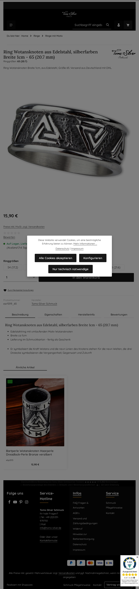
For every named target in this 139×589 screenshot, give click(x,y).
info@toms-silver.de (50, 527)
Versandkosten (66, 573)
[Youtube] (15, 503)
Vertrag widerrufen (118, 584)
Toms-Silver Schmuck (44, 303)
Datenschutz (80, 544)
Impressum (79, 549)
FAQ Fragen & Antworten (80, 505)
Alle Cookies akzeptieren (55, 258)
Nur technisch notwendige (70, 269)
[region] (68, 140)
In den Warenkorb (86, 277)
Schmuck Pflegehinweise (114, 505)
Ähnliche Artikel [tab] (25, 367)
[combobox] (88, 25)
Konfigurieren (92, 258)
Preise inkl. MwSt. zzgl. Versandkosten (24, 226)
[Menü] (11, 25)
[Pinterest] (21, 503)
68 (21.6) (115, 267)
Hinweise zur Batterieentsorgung (83, 536)
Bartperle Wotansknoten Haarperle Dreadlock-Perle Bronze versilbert (30, 452)
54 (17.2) (13, 267)
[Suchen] (107, 25)
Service (112, 493)
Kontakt (110, 513)
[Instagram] (26, 503)
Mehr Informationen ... (85, 243)
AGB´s (76, 513)
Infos (77, 493)
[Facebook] (9, 503)
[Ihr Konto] (118, 25)
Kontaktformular (48, 540)
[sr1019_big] (68, 140)
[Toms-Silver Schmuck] (124, 53)
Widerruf (77, 528)
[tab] (20, 315)
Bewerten (9, 237)
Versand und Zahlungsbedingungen (85, 521)
